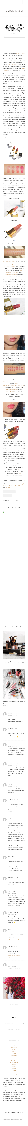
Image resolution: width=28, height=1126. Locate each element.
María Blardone (13, 946)
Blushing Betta (13, 877)
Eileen (10, 818)
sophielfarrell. (11, 777)
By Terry (14, 1049)
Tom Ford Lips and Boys (11, 274)
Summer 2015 (12, 491)
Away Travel (14, 1045)
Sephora (14, 1066)
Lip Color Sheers (20, 53)
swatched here (12, 64)
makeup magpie (13, 912)
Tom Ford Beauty (15, 21)
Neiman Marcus (14, 484)
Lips (9, 21)
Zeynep (10, 744)
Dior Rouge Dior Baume (9, 261)
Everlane (14, 1053)
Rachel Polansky (13, 713)
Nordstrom (12, 485)
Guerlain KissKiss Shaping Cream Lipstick (13, 385)
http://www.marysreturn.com (14, 955)
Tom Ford (7, 487)
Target (14, 1070)
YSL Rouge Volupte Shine (10, 266)
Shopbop (14, 1068)
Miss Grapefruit (13, 799)
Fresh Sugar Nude (10, 264)
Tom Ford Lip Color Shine (12, 272)
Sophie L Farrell (13, 763)
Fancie (10, 929)
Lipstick (5, 491)
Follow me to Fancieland (13, 939)
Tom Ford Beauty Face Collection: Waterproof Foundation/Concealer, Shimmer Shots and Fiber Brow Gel (14, 662)
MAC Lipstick (10, 391)
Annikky (10, 784)
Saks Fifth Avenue (20, 485)
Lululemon (14, 1057)
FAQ (19, 1102)
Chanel (14, 1051)
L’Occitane (14, 1055)
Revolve (14, 1064)
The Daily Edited (14, 1072)
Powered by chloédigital (20, 1123)
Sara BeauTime (13, 728)
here (14, 263)
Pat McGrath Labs (14, 1062)
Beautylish (14, 1047)
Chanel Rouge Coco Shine (9, 381)
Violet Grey (14, 1074)
